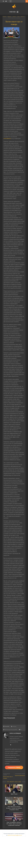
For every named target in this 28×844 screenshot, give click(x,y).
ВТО (6, 729)
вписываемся (7, 138)
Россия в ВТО (14, 729)
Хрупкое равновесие (20, 775)
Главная (4, 16)
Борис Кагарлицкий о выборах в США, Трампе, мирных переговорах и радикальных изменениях (14, 824)
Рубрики (9, 16)
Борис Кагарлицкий (15, 733)
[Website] (10, 745)
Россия (9, 729)
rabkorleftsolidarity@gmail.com (15, 835)
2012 (18, 16)
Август (22, 16)
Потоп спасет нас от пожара (8, 777)
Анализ (14, 16)
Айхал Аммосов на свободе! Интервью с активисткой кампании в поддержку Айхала (14, 808)
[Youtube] (3, 1)
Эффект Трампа (14, 794)
